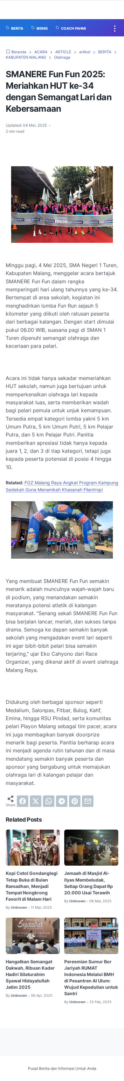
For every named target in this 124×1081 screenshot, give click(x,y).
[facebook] (22, 801)
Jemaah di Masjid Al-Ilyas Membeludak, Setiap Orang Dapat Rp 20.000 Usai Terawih (88, 882)
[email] (87, 801)
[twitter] (35, 801)
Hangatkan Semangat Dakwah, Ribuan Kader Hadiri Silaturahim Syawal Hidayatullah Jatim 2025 (30, 974)
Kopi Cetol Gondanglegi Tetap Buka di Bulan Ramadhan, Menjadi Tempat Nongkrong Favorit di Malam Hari (32, 885)
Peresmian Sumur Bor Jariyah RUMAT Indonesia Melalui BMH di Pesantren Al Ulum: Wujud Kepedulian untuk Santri (91, 977)
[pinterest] (74, 801)
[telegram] (61, 801)
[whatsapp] (48, 801)
